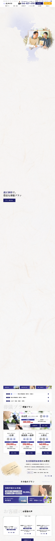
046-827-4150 (28, 3)
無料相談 (39, 3)
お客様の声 (34, 425)
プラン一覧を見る (9, 200)
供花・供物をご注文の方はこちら (43, 1)
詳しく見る (44, 425)
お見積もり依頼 (47, 3)
